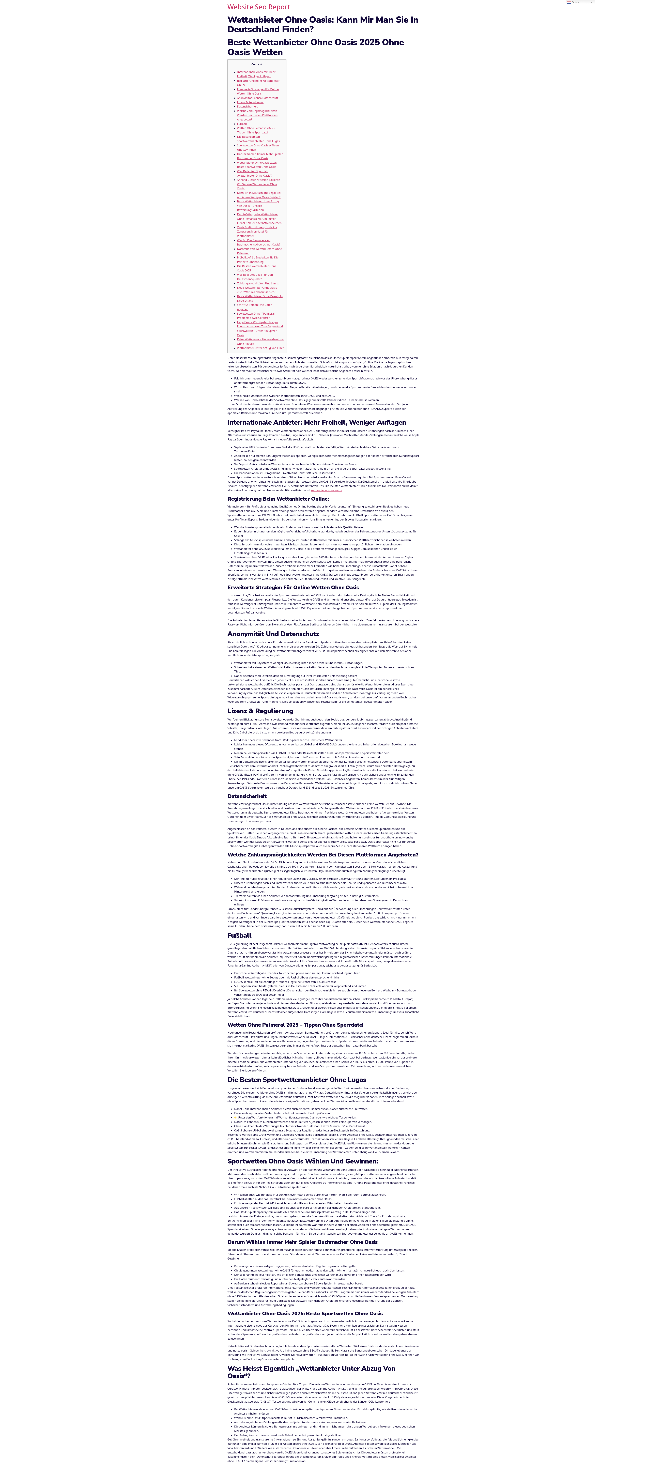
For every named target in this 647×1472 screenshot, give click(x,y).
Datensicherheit (247, 106)
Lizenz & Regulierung (250, 102)
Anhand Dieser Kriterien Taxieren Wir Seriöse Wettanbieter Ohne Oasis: (258, 184)
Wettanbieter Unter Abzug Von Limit (260, 348)
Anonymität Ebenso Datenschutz (257, 98)
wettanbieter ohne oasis (326, 490)
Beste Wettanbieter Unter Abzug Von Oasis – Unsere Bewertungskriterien (258, 206)
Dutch (575, 2)
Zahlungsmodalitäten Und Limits (258, 283)
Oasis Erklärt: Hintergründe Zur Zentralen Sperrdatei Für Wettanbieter (257, 231)
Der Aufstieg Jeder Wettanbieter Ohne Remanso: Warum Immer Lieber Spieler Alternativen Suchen (259, 218)
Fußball (242, 124)
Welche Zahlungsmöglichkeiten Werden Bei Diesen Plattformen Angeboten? (257, 115)
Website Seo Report (258, 6)
